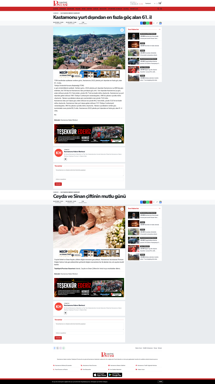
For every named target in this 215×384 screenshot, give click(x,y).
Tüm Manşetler (87, 369)
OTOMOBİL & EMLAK (115, 9)
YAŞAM (77, 9)
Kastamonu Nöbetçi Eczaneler (63, 365)
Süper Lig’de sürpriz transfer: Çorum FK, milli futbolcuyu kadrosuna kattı (148, 71)
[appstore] (100, 375)
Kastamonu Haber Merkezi (74, 151)
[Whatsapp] (63, 348)
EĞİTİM (89, 9)
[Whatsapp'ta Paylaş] (147, 23)
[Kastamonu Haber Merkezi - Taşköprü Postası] (60, 3)
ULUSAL (126, 9)
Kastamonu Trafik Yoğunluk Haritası (147, 365)
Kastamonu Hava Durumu (90, 365)
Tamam (160, 381)
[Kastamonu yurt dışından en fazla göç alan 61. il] (89, 48)
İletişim (160, 348)
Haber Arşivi (138, 348)
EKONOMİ (70, 9)
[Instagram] (60, 348)
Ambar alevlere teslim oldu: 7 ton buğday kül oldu (149, 79)
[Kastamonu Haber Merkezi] (59, 152)
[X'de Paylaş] (144, 23)
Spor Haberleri (145, 67)
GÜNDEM (62, 9)
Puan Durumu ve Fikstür (61, 369)
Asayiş (142, 43)
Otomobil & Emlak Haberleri (148, 58)
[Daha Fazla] (150, 23)
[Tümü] (159, 29)
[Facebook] (54, 348)
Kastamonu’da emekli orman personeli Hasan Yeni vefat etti (149, 38)
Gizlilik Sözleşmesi (148, 348)
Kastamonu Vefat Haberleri (148, 33)
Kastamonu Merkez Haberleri (70, 13)
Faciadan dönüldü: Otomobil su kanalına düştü (148, 54)
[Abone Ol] (160, 23)
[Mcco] (89, 134)
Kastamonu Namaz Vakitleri (118, 365)
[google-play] (115, 375)
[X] (57, 348)
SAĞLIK (95, 9)
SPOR (83, 9)
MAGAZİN (103, 9)
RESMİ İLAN (134, 9)
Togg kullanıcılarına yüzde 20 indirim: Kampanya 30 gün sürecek (150, 63)
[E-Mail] (65, 159)
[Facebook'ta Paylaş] (141, 23)
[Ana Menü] (161, 9)
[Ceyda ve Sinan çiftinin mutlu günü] (89, 227)
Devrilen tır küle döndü (149, 45)
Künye (155, 348)
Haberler (55, 13)
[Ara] (158, 9)
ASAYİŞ (55, 9)
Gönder (58, 184)
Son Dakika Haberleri (115, 369)
